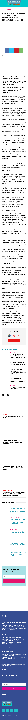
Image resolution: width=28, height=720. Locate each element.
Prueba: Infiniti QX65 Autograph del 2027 (13, 417)
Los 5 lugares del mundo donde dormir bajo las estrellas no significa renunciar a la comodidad (14, 493)
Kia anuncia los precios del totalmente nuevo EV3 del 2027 (18, 363)
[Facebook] (7, 50)
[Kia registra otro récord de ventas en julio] (5, 387)
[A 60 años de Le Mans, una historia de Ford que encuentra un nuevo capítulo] (5, 355)
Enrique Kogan (15, 336)
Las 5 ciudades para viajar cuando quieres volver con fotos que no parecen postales (17, 543)
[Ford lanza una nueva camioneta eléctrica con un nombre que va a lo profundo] (5, 379)
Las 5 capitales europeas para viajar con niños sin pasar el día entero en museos (13, 468)
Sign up (14, 688)
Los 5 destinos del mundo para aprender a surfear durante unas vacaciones (12, 442)
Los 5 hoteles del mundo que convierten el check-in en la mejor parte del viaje (17, 532)
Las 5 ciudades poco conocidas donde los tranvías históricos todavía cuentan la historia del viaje (18, 511)
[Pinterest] (16, 50)
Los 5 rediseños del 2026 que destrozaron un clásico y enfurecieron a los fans (13, 640)
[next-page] (5, 561)
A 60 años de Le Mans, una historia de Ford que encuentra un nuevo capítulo (17, 356)
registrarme (14, 581)
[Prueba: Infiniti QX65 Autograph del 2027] (14, 405)
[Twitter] (11, 50)
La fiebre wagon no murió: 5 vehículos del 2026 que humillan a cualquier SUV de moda (14, 647)
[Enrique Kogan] (9, 335)
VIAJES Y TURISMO (8, 439)
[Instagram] (12, 340)
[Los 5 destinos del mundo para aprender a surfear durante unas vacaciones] (14, 429)
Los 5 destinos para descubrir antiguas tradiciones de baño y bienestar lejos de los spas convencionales (17, 521)
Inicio (3, 9)
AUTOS (5, 414)
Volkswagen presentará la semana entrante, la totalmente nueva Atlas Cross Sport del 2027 (18, 371)
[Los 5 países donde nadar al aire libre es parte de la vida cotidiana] (5, 553)
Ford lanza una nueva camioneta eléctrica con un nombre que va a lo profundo (18, 380)
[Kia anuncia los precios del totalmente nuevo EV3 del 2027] (5, 363)
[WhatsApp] (21, 50)
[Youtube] (18, 340)
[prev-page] (3, 561)
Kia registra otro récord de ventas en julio (17, 387)
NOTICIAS (8, 9)
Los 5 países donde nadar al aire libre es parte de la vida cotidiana (18, 554)
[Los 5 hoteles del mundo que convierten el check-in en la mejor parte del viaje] (5, 532)
